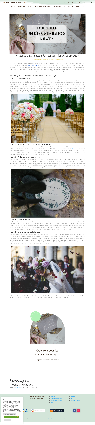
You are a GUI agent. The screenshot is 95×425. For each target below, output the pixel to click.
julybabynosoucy (38, 59)
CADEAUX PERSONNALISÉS (43, 7)
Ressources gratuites (77, 2)
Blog (69, 2)
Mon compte (87, 2)
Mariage (52, 59)
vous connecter (19, 387)
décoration (74, 149)
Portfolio (65, 2)
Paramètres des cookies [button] (9, 414)
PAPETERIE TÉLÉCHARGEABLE (72, 7)
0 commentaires (59, 59)
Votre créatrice (57, 2)
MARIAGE (12, 7)
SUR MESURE (57, 7)
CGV (72, 419)
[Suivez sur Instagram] (78, 410)
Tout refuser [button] (7, 420)
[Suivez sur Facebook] (74, 410)
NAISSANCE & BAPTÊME (25, 7)
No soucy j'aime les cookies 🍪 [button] (11, 417)
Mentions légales (50, 419)
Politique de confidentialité (62, 419)
